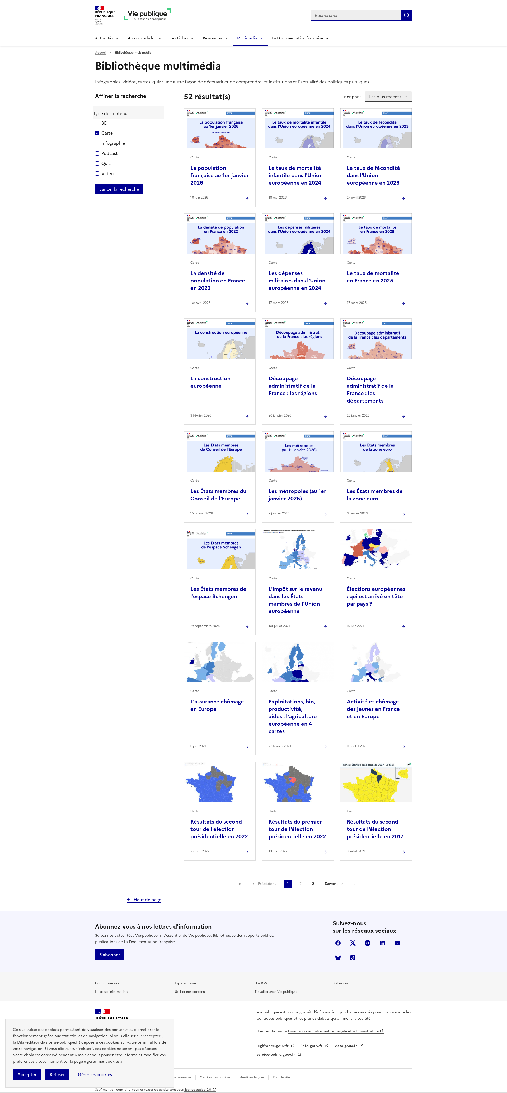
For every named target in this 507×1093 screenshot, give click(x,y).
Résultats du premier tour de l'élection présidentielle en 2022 (297, 829)
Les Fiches (179, 38)
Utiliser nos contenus (190, 991)
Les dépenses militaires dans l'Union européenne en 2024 (297, 280)
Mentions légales (252, 1077)
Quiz (106, 163)
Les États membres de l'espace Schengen (218, 592)
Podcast (109, 153)
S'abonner (109, 955)
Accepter (26, 1074)
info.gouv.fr (312, 1046)
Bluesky (338, 958)
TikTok (353, 958)
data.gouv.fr (346, 1046)
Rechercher (406, 15)
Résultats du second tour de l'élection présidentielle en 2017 (375, 829)
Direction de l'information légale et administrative (333, 1031)
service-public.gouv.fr (276, 1054)
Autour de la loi (142, 38)
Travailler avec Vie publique (276, 991)
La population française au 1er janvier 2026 (219, 175)
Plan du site (281, 1077)
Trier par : (351, 96)
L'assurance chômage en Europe (217, 705)
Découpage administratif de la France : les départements (370, 389)
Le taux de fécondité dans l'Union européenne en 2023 (373, 175)
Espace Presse (185, 983)
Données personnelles (175, 1077)
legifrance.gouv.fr (273, 1046)
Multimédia (247, 38)
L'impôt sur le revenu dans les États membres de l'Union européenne (295, 600)
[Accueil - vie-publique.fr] (147, 15)
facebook (338, 943)
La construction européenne (210, 382)
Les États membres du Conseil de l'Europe (218, 494)
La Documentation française (297, 38)
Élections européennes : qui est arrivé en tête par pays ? (376, 596)
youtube (397, 943)
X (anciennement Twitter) (353, 943)
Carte (107, 133)
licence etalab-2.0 (197, 1089)
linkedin (382, 943)
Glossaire (341, 983)
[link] (240, 884)
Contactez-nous (107, 983)
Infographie (113, 143)
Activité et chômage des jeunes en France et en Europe (373, 709)
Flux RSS (261, 983)
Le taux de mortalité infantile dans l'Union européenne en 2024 (296, 175)
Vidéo (107, 173)
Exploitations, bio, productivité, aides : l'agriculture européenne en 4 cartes (293, 716)
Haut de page (147, 900)
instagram (367, 943)
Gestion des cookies (215, 1077)
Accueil (100, 52)
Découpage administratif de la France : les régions (293, 385)
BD (104, 123)
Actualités (104, 38)
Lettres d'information (111, 991)
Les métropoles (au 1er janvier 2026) (297, 494)
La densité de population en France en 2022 (217, 280)
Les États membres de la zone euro (375, 494)
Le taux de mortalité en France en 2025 (373, 277)
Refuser (57, 1074)
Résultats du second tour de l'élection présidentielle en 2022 (219, 829)
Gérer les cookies (95, 1074)
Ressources (212, 38)
